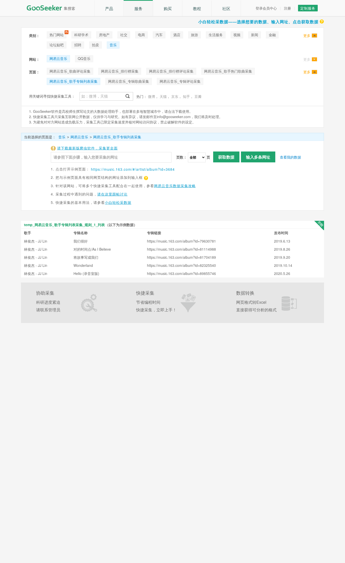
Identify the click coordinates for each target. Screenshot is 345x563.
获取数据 (226, 157)
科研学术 (81, 34)
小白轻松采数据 (118, 202)
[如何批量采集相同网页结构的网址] (145, 177)
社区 (226, 8)
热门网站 (57, 34)
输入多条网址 (258, 157)
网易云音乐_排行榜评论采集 (171, 71)
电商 (141, 34)
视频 (236, 34)
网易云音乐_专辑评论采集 (180, 81)
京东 (174, 96)
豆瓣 (198, 96)
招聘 (77, 44)
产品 (109, 8)
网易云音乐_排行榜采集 (119, 71)
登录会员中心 (266, 8)
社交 (123, 34)
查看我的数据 (290, 157)
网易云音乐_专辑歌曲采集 (128, 81)
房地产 (104, 34)
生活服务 (216, 34)
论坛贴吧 (57, 44)
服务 (138, 8)
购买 (168, 8)
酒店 (176, 34)
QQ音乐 (84, 58)
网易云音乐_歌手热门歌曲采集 (228, 71)
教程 (197, 8)
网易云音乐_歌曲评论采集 (70, 71)
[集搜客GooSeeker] (54, 8)
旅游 (194, 34)
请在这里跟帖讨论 (112, 194)
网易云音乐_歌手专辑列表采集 (73, 81)
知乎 (186, 96)
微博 (151, 96)
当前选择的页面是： (40, 136)
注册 (287, 8)
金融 (272, 34)
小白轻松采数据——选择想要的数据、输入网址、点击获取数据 (258, 22)
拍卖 (95, 44)
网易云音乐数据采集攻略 (175, 185)
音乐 (113, 44)
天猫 (163, 96)
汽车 (159, 34)
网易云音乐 (58, 58)
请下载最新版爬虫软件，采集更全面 (87, 147)
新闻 (254, 34)
